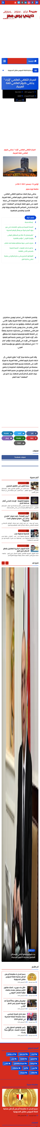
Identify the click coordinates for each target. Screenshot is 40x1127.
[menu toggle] (36, 2)
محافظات (15, 1068)
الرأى (13, 1058)
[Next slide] (3, 563)
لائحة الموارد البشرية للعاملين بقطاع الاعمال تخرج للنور (16, 549)
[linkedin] (25, 2)
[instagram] (29, 2)
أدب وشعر (11, 1054)
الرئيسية (31, 61)
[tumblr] (22, 2)
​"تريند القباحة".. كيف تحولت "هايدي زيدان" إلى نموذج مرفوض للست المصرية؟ (16, 518)
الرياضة (33, 1063)
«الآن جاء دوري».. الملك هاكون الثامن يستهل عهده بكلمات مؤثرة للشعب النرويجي (14, 990)
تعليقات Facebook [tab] (20, 457)
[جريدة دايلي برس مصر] (20, 14)
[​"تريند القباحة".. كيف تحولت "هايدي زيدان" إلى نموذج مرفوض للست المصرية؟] (34, 516)
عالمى (6, 1063)
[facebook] (32, 2)
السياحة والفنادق (19, 1063)
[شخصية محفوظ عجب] (34, 533)
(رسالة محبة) (29, 222)
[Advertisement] (20, 43)
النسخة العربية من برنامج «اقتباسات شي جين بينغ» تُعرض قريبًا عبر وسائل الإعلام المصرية (19, 229)
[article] (20, 764)
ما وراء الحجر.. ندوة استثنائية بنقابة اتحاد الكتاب (18, 243)
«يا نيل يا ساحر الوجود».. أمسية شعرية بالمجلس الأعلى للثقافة (21, 250)
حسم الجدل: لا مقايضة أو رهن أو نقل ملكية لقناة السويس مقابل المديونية (15, 977)
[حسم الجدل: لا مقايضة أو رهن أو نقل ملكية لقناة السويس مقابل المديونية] (32, 977)
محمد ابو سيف (32, 1115)
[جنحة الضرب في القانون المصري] (34, 485)
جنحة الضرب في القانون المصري (17, 485)
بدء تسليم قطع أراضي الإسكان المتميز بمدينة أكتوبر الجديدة (23, 955)
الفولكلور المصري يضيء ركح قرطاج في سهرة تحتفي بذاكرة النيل (18, 258)
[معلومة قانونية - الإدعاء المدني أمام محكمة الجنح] (34, 500)
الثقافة (19, 96)
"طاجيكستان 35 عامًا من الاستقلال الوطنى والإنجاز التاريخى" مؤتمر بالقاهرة (20, 237)
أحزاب (33, 1054)
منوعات (22, 1072)
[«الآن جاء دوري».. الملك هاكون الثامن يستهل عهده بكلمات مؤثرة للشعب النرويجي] (32, 990)
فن (25, 1068)
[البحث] (3, 2)
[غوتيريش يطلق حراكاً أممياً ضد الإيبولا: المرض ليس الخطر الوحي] (32, 1003)
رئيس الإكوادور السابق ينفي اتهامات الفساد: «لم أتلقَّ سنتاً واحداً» (14, 1030)
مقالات (33, 1072)
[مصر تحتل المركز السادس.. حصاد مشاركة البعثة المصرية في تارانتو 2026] (32, 1016)
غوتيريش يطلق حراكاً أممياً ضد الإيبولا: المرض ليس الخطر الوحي (14, 1003)
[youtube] (15, 2)
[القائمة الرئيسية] (4, 61)
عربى (33, 1068)
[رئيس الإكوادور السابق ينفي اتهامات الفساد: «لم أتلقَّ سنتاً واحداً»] (32, 1030)
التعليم (33, 1058)
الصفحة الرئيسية (29, 96)
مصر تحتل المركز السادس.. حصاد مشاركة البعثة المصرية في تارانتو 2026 (15, 1016)
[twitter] (18, 2)
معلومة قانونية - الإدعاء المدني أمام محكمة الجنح (16, 502)
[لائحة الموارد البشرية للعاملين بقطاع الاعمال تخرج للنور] (34, 548)
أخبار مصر (23, 1054)
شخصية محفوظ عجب (21, 533)
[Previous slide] (7, 563)
